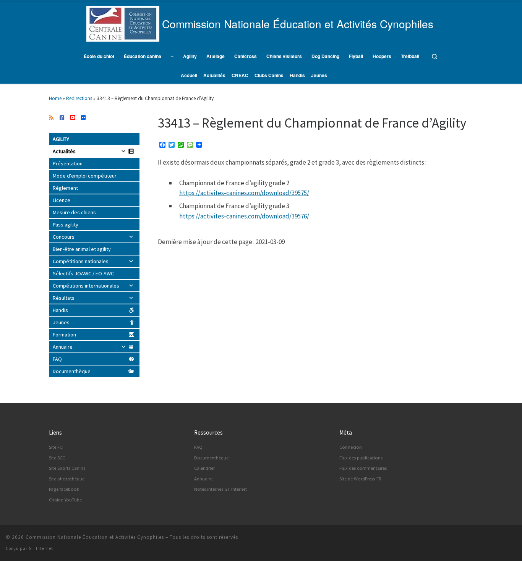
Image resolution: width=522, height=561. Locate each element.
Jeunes (61, 322)
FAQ (57, 359)
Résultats (64, 297)
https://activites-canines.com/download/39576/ (244, 216)
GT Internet (41, 548)
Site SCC (57, 458)
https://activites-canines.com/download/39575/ (244, 193)
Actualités (64, 151)
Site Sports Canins (67, 468)
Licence (61, 200)
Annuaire (63, 346)
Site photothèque (66, 479)
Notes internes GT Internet (220, 489)
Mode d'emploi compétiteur (85, 175)
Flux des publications (361, 458)
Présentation (68, 163)
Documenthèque (72, 371)
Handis (60, 310)
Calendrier (204, 468)
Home (55, 98)
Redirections (79, 98)
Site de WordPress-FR (360, 479)
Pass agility (65, 224)
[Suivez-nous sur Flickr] (83, 118)
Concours (64, 236)
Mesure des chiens (74, 212)
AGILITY (61, 139)
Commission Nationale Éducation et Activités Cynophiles (95, 537)
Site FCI (56, 447)
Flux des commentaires (363, 468)
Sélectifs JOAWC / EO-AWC (83, 273)
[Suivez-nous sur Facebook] (62, 118)
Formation (64, 334)
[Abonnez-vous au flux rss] (51, 118)
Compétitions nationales (81, 261)
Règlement (65, 187)
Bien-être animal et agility (82, 249)
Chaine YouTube (65, 500)
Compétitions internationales (86, 285)
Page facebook (64, 489)
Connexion (350, 447)
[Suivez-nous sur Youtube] (72, 118)
